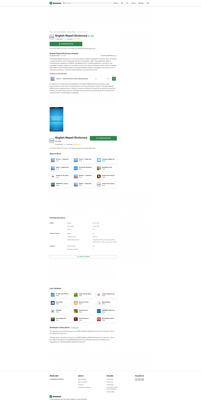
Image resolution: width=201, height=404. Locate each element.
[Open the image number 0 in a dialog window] (56, 119)
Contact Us (80, 384)
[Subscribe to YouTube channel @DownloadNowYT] (142, 379)
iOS (127, 3)
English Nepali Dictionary (74, 35)
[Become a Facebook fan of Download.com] (136, 379)
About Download (82, 379)
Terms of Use (110, 382)
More (148, 3)
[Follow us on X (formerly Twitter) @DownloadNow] (139, 379)
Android (133, 3)
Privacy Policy (110, 379)
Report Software (84, 256)
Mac (122, 3)
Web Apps (140, 3)
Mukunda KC (76, 327)
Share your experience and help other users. (83, 48)
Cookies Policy (110, 384)
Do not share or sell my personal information (112, 388)
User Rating (70, 39)
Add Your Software (82, 382)
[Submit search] (64, 3)
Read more (114, 55)
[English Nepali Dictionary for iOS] (52, 37)
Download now (67, 44)
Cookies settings (111, 391)
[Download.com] (55, 3)
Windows (115, 3)
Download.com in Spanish (84, 387)
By (59, 39)
